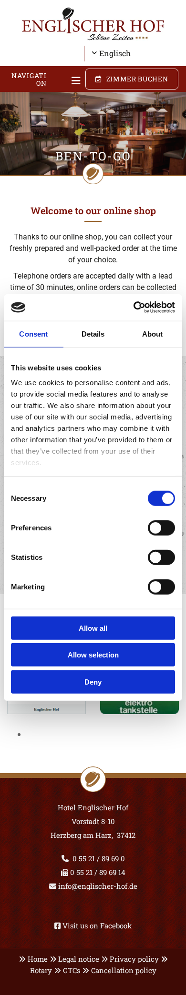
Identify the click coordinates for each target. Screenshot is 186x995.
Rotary (41, 970)
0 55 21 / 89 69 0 (98, 858)
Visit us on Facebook (97, 925)
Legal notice (78, 959)
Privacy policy (134, 959)
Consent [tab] (33, 333)
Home (38, 959)
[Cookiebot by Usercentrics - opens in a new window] (134, 307)
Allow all (93, 628)
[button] (69, 81)
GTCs (71, 970)
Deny (93, 681)
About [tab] (152, 333)
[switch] (161, 527)
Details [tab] (93, 333)
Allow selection (93, 655)
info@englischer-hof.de (96, 886)
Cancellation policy (123, 970)
